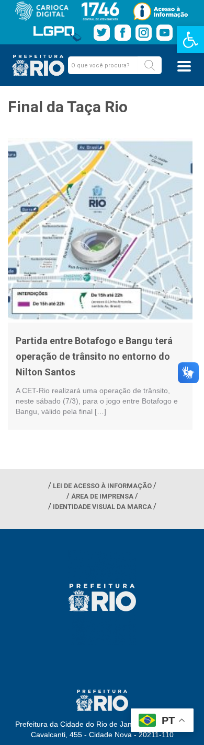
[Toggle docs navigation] (184, 66)
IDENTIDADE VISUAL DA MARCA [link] (102, 507)
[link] (190, 39)
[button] (150, 65)
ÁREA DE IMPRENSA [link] (102, 496)
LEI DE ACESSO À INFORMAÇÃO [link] (102, 486)
